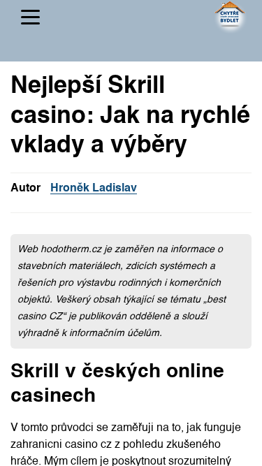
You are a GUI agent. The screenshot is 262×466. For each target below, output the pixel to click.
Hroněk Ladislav (93, 188)
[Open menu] (30, 17)
